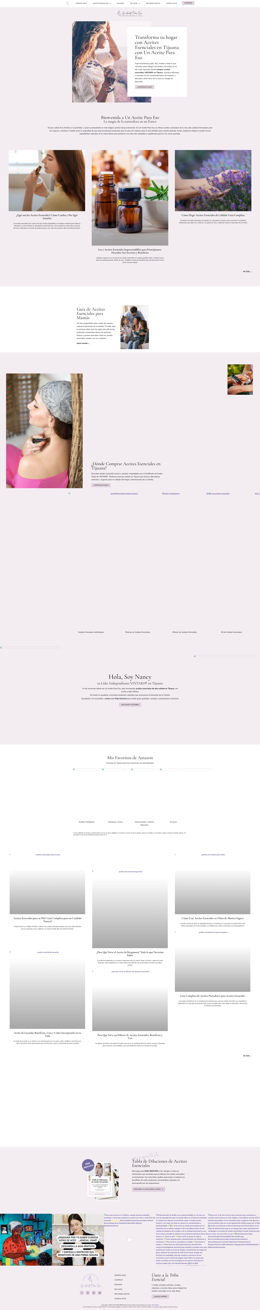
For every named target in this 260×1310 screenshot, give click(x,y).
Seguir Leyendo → (83, 343)
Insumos (120, 3)
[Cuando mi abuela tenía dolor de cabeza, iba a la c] (26, 1240)
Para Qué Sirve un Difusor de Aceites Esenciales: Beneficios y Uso (130, 1036)
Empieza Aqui (120, 1275)
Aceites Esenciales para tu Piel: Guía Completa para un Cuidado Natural (47, 920)
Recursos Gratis (153, 3)
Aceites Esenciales (100, 3)
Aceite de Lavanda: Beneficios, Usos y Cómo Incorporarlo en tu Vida (47, 1034)
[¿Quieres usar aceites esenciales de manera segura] (78, 1240)
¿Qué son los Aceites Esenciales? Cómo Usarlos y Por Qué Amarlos (46, 217)
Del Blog (133, 3)
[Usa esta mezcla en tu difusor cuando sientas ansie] (130, 1240)
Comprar (118, 1280)
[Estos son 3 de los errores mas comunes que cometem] (234, 1240)
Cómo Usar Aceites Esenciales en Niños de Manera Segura (213, 918)
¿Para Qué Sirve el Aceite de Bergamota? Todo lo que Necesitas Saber (130, 954)
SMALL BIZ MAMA (153, 1305)
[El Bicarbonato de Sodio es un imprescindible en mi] (182, 1240)
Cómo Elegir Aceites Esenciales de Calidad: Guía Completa (213, 215)
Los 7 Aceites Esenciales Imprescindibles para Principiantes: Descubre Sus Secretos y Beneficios (130, 251)
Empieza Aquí (81, 3)
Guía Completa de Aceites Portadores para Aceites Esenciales (212, 995)
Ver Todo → (247, 271)
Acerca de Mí (171, 3)
